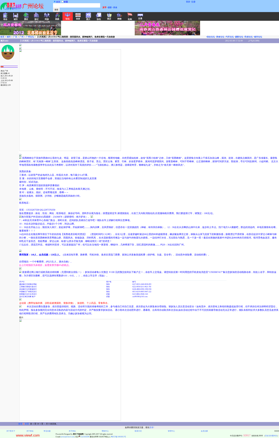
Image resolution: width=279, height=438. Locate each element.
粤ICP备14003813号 (118, 437)
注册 (193, 2)
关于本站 (29, 431)
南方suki (4, 41)
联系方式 (138, 431)
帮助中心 (105, 431)
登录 (188, 2)
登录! (151, 427)
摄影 (110, 7)
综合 (5, 19)
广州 (21, 37)
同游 (47, 19)
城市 (9, 37)
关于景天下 (10, 431)
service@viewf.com (67, 437)
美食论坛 (220, 37)
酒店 (109, 19)
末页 (27, 424)
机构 (130, 19)
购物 (119, 19)
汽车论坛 (230, 37)
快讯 (99, 19)
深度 (78, 19)
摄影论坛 (239, 37)
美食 (115, 7)
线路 (57, 19)
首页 (2, 37)
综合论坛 (211, 37)
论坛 (68, 19)
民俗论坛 (249, 37)
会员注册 (204, 431)
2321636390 (84, 437)
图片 (88, 19)
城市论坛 (258, 37)
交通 (140, 18)
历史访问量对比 (271, 436)
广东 (15, 37)
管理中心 (171, 431)
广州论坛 (30, 37)
